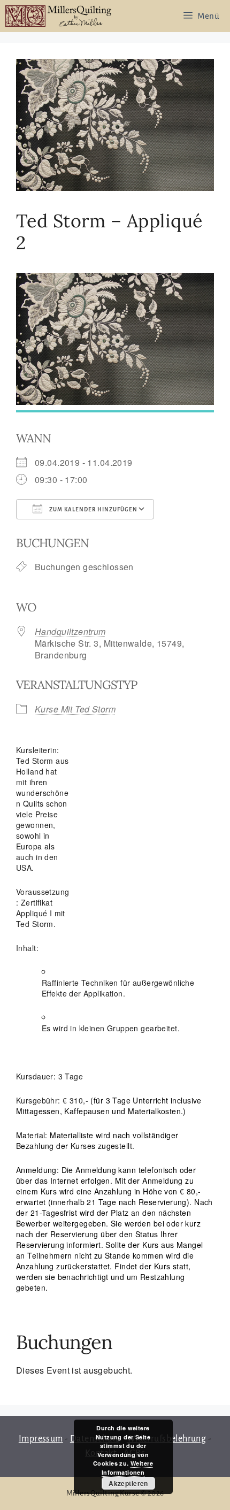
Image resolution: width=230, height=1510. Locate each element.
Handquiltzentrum (70, 631)
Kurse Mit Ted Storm (75, 709)
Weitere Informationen (127, 1467)
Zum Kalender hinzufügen (92, 509)
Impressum (41, 1439)
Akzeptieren (128, 1483)
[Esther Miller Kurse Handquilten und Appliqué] (58, 16)
